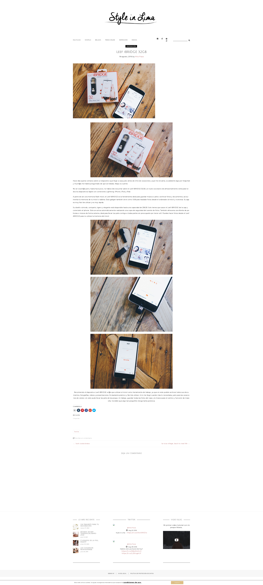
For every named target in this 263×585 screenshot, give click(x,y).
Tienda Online (110, 40)
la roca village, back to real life (174, 443)
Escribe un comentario (83, 438)
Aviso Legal (122, 573)
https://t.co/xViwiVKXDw (137, 533)
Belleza (98, 40)
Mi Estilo (88, 40)
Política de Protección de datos (141, 573)
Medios (134, 40)
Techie (76, 431)
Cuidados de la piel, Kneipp (89, 541)
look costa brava (83, 443)
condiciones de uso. (132, 582)
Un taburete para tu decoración (89, 525)
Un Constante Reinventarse (86, 548)
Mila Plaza (77, 40)
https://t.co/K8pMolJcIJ (131, 551)
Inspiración (123, 40)
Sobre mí (111, 573)
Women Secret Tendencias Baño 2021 (88, 533)
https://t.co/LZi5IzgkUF (131, 553)
